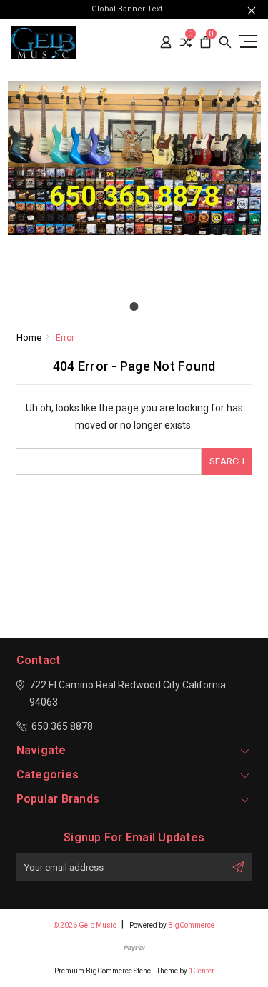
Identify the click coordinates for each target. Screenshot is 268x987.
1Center (201, 971)
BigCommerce (191, 925)
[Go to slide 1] (134, 306)
